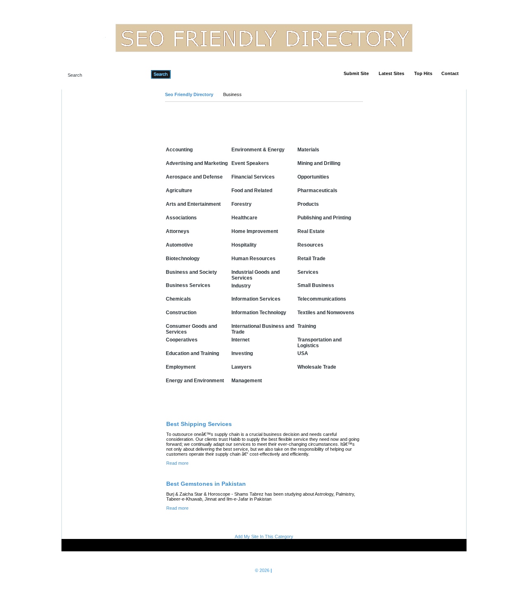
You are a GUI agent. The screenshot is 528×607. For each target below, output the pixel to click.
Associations (181, 218)
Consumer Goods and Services (191, 329)
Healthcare (244, 218)
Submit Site (356, 73)
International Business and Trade (262, 329)
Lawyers (241, 367)
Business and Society (191, 272)
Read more (177, 463)
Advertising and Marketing (197, 163)
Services (307, 272)
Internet (240, 340)
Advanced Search (192, 74)
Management (246, 380)
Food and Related (251, 190)
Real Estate (311, 231)
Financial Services (253, 177)
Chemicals (178, 299)
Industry (241, 286)
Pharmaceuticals (317, 190)
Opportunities (313, 177)
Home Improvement (254, 231)
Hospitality (244, 245)
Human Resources (253, 258)
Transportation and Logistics (319, 342)
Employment (181, 367)
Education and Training (192, 353)
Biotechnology (183, 258)
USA (302, 353)
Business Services (188, 285)
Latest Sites (391, 73)
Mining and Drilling (318, 163)
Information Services (255, 299)
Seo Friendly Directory (189, 94)
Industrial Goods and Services (255, 275)
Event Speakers (250, 163)
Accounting (179, 150)
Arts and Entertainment (193, 204)
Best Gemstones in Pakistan (206, 483)
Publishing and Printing (324, 218)
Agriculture (179, 190)
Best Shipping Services (199, 424)
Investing (242, 353)
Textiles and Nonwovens (325, 312)
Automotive (179, 245)
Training (306, 326)
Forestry (241, 204)
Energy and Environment (195, 380)
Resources (310, 245)
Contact (450, 73)
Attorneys (177, 231)
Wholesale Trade (316, 367)
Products (308, 204)
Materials (308, 150)
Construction (181, 312)
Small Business (315, 285)
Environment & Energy (258, 150)
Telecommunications (321, 299)
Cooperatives (182, 340)
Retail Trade (311, 258)
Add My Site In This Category (264, 536)
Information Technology (258, 312)
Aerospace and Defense (194, 177)
